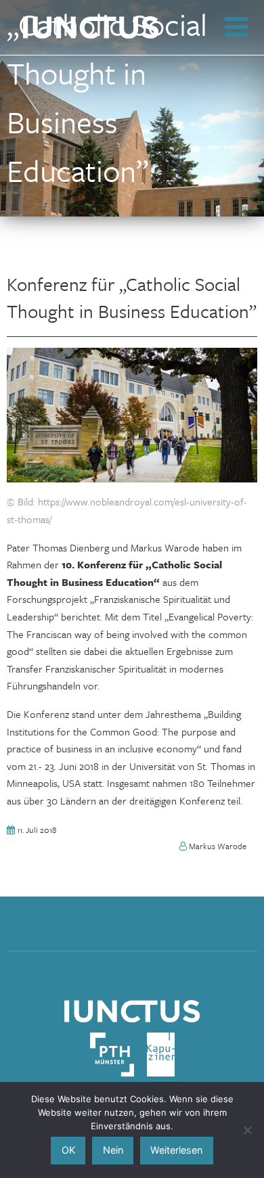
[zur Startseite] (132, 1009)
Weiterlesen (176, 1150)
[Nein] (247, 1130)
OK (68, 1150)
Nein (113, 1150)
